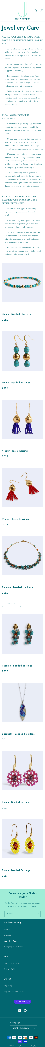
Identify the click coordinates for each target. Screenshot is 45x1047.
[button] (3, 11)
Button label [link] (11, 604)
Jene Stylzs (18, 1046)
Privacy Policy (10, 969)
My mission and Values (14, 991)
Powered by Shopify (29, 1046)
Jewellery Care (10, 941)
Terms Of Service (11, 963)
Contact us (8, 935)
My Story (8, 986)
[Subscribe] (38, 914)
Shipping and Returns (13, 947)
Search (7, 930)
